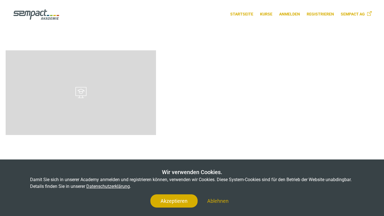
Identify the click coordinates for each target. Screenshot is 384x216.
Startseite (241, 14)
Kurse (266, 14)
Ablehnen (218, 201)
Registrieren (320, 14)
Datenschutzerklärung (108, 186)
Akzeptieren (174, 201)
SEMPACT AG (353, 14)
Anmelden (289, 14)
